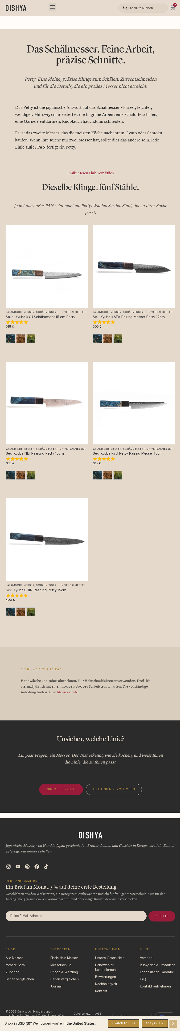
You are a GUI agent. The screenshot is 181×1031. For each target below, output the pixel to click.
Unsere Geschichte (109, 958)
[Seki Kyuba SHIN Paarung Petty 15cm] (47, 539)
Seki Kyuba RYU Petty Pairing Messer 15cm (128, 453)
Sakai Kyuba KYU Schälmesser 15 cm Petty (40, 317)
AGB (98, 1013)
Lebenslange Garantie (157, 972)
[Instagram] (8, 866)
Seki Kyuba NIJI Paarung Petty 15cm (35, 453)
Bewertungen (105, 977)
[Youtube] (18, 866)
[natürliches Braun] (20, 338)
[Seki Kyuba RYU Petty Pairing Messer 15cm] (134, 403)
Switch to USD (123, 1023)
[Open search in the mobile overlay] (143, 8)
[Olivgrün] (31, 338)
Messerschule (67, 692)
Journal (56, 986)
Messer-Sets (15, 965)
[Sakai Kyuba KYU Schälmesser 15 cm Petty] (47, 266)
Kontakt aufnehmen (155, 986)
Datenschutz (82, 1013)
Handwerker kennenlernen (105, 968)
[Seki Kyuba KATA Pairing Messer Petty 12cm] (134, 266)
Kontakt (101, 991)
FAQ (143, 979)
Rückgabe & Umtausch (157, 965)
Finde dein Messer (64, 958)
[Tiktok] (46, 866)
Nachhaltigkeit (106, 984)
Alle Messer (14, 958)
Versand (146, 958)
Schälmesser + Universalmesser (61, 312)
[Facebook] (37, 866)
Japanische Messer (20, 312)
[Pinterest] (27, 866)
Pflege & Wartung (64, 972)
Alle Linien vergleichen (114, 789)
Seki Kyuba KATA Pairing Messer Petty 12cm (129, 317)
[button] (52, 7)
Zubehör (12, 972)
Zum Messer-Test (61, 789)
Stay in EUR (154, 1023)
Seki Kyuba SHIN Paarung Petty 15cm (36, 590)
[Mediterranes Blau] (10, 338)
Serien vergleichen (20, 979)
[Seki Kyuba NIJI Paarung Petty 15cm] (47, 403)
